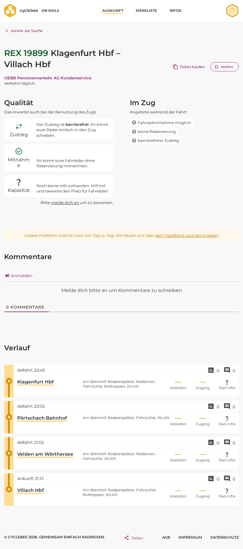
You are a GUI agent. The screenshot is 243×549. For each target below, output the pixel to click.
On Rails (50, 10)
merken (227, 67)
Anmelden (21, 275)
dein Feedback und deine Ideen (187, 235)
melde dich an (65, 202)
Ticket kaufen (192, 67)
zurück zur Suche (27, 30)
